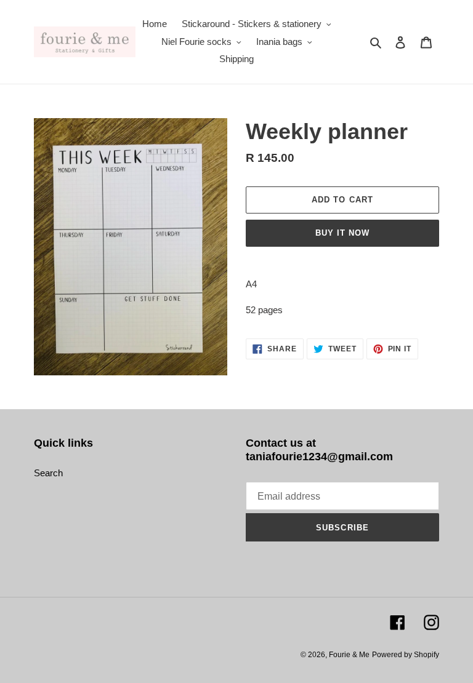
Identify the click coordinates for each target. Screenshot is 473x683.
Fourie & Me (349, 654)
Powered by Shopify (405, 654)
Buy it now (342, 233)
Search (48, 473)
